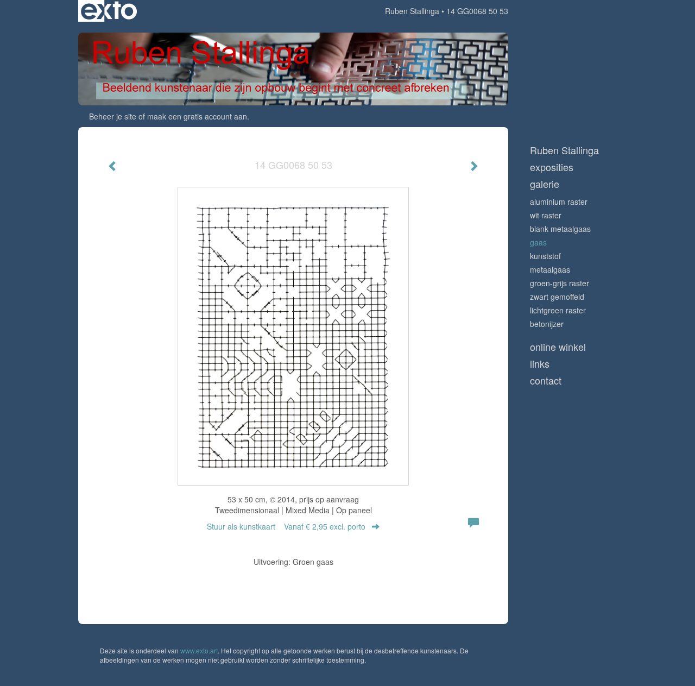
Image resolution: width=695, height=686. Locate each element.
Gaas (538, 242)
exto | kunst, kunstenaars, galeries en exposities (109, 11)
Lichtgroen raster (558, 310)
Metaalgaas (550, 269)
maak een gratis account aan (197, 116)
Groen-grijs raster (559, 283)
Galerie (544, 184)
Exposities (551, 167)
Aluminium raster (558, 201)
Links (539, 363)
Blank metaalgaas (560, 228)
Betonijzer (547, 323)
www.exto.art (199, 650)
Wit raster (545, 215)
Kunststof (545, 255)
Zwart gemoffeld (557, 296)
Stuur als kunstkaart (286, 526)
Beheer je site (112, 116)
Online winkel (558, 347)
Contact (545, 380)
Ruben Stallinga (412, 10)
